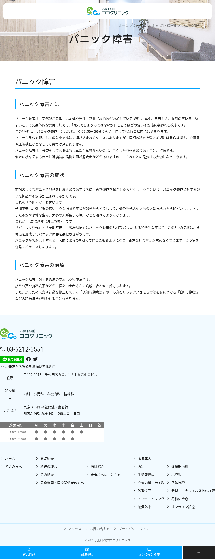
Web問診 (29, 554)
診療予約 (87, 554)
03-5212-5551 (25, 349)
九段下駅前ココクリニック (112, 540)
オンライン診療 (149, 554)
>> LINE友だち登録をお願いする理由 (28, 366)
